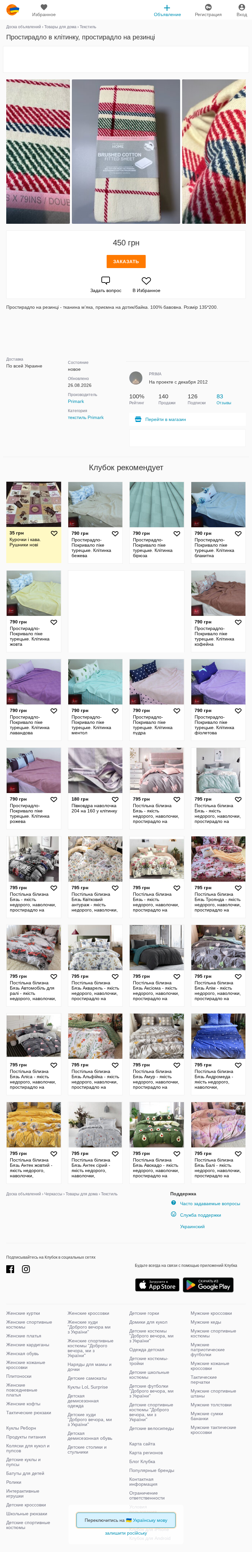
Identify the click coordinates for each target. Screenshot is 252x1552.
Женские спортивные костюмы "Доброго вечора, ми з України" (91, 1348)
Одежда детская (146, 1349)
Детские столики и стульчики (87, 1449)
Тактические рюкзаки (28, 1412)
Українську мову (150, 1520)
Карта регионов (146, 1452)
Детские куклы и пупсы (23, 1462)
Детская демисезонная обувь (90, 1436)
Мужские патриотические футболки (208, 1349)
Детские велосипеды (151, 1428)
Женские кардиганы (27, 1344)
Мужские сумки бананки (207, 1416)
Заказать (126, 261)
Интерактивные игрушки (22, 1493)
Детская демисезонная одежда (83, 1400)
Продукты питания (26, 1436)
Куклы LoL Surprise (88, 1387)
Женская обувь (22, 1353)
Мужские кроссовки (211, 1313)
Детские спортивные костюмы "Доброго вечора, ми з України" (151, 1412)
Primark (76, 401)
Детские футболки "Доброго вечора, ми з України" (151, 1390)
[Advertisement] (126, 59)
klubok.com (12, 9)
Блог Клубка (142, 1461)
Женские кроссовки (88, 1313)
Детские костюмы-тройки (148, 1361)
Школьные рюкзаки (26, 1513)
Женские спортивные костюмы (29, 1324)
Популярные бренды (151, 1470)
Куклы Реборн (21, 1428)
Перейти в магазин (165, 419)
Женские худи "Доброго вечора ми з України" (89, 1326)
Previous (7, 151)
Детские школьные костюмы (149, 1375)
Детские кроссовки (26, 1504)
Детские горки (144, 1313)
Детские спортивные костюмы (28, 1525)
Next (244, 151)
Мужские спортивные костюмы (213, 1333)
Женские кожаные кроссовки (25, 1365)
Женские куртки (23, 1313)
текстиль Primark (86, 417)
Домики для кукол (148, 1322)
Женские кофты (23, 1403)
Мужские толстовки (211, 1404)
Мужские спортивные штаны (213, 1393)
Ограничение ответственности (147, 1495)
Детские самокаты (87, 1378)
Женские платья (23, 1335)
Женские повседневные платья (21, 1389)
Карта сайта (142, 1443)
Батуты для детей (25, 1473)
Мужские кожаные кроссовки (210, 1366)
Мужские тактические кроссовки (213, 1430)
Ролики (13, 1482)
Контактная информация (143, 1482)
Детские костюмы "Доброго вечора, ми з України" (151, 1335)
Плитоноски (19, 1376)
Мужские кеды (206, 1322)
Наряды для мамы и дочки (90, 1367)
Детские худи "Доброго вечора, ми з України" (90, 1419)
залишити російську (126, 1533)
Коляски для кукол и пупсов (28, 1448)
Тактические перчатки (204, 1379)
